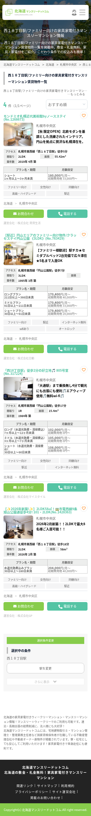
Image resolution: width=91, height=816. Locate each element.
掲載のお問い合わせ (45, 797)
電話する (70, 213)
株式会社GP (25, 616)
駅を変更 (45, 668)
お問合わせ (26, 213)
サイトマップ (47, 785)
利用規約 (67, 785)
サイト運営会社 (64, 791)
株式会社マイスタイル (32, 497)
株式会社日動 (26, 358)
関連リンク (25, 785)
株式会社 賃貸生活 (29, 223)
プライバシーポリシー (31, 791)
